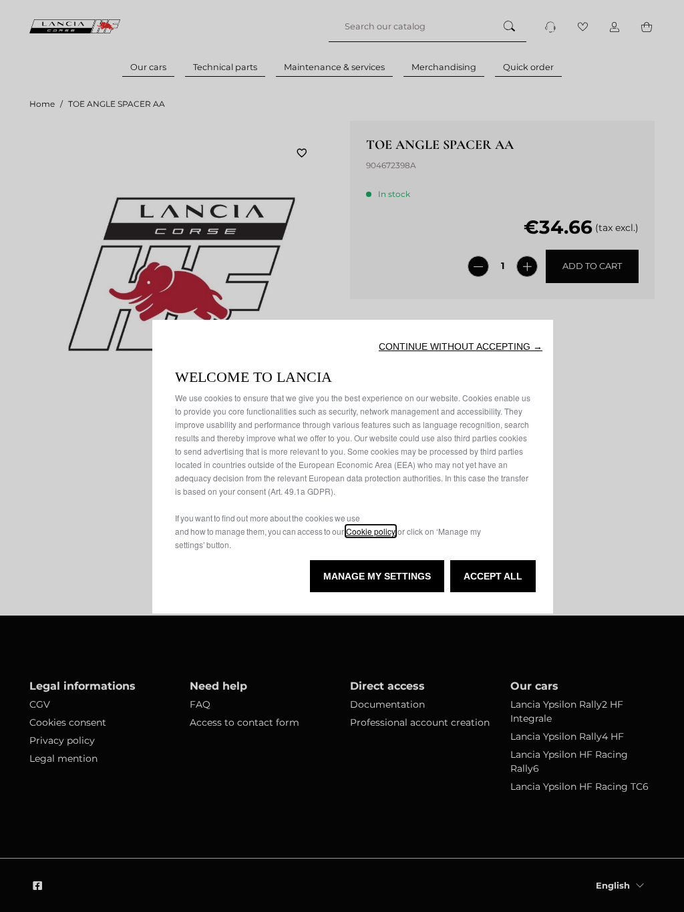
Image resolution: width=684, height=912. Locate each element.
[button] (460, 346)
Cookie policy (370, 531)
